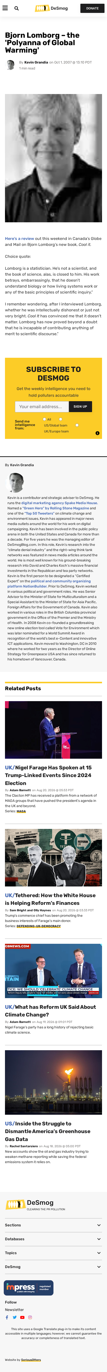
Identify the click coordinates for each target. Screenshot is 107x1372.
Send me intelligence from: (25, 425)
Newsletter (14, 1309)
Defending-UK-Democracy (39, 926)
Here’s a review (19, 238)
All (49, 419)
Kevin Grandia (36, 62)
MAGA (21, 811)
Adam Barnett (20, 790)
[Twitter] (15, 1317)
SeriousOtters (31, 1360)
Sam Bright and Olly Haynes (30, 910)
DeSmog (59, 8)
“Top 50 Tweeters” (39, 513)
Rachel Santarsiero (24, 1146)
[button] (53, 1225)
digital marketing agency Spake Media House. (59, 503)
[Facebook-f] (7, 1317)
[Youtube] (22, 1317)
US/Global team (55, 425)
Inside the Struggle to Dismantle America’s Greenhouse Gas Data (47, 1131)
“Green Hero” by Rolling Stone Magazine (55, 508)
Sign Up (80, 406)
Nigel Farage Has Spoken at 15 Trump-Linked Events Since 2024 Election (48, 775)
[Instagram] (30, 1317)
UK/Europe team (56, 431)
